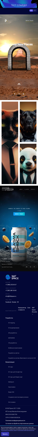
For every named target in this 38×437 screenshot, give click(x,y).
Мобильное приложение (15, 348)
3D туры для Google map (15, 372)
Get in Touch (29, 20)
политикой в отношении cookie (8, 430)
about (21, 189)
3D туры (10, 367)
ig (30, 267)
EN (35, 10)
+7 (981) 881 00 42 (11, 290)
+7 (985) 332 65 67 (11, 284)
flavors (26, 189)
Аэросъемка (11, 387)
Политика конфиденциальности (15, 420)
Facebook (8, 302)
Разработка (9, 318)
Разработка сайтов (13, 353)
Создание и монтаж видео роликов (18, 397)
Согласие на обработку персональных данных (20, 423)
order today (19, 214)
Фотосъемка (11, 402)
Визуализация (10, 362)
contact (33, 189)
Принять (5, 434)
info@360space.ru (11, 296)
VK (18, 302)
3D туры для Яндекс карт (15, 377)
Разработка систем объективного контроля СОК (22, 358)
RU (31, 10)
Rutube (14, 302)
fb (26, 267)
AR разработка (12, 333)
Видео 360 (11, 392)
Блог (29, 307)
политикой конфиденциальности (26, 430)
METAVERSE (11, 338)
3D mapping (11, 322)
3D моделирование (13, 328)
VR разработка (12, 343)
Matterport (11, 382)
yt (34, 267)
